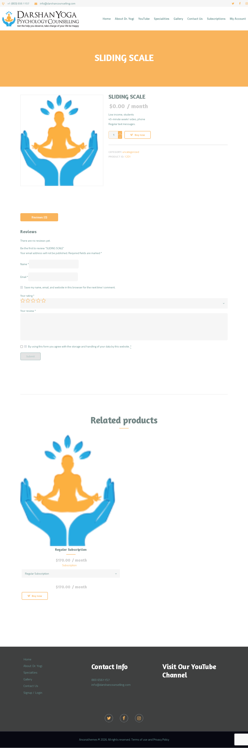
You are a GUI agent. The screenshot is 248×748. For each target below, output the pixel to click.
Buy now (140, 135)
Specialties (30, 672)
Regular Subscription (71, 549)
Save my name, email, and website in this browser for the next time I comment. (69, 287)
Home (27, 659)
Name (24, 264)
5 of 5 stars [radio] (43, 300)
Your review (28, 311)
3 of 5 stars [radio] (33, 300)
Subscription (69, 565)
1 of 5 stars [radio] (22, 300)
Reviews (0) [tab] (39, 217)
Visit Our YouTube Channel (189, 671)
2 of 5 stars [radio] (28, 300)
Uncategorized (130, 152)
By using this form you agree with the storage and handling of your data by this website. (79, 346)
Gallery (27, 679)
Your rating (27, 296)
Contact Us (30, 685)
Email (24, 277)
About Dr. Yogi (32, 666)
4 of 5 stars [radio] (38, 300)
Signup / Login (32, 692)
